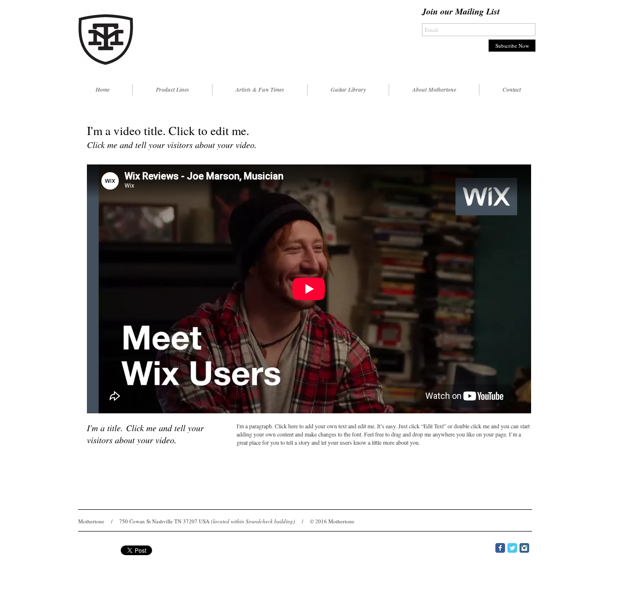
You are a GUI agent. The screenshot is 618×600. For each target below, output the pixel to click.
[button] (172, 89)
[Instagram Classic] (524, 548)
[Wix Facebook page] (500, 548)
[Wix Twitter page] (512, 548)
